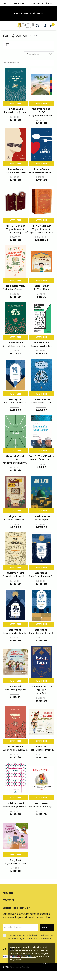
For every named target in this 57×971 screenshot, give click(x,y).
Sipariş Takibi (19, 3)
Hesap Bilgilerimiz (36, 3)
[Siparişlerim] (45, 26)
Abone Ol (47, 927)
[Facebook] (4, 949)
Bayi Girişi (7, 3)
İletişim (49, 3)
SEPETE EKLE (15, 103)
